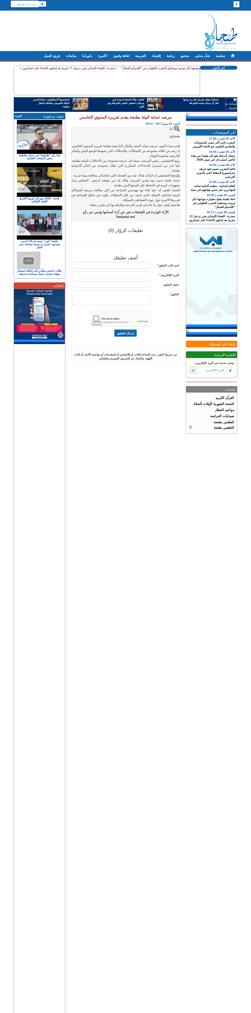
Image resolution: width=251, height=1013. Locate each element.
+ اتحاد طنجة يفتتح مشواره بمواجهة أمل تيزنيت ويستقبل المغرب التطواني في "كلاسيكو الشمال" (176, 68)
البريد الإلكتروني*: (168, 275)
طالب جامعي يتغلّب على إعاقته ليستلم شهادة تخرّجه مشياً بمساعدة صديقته (39, 272)
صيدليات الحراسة (222, 416)
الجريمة (140, 56)
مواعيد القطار (224, 410)
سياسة (220, 56)
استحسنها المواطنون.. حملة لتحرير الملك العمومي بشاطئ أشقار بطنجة (51, 103)
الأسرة (102, 56)
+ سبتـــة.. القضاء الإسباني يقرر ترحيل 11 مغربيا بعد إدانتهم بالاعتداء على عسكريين (69, 68)
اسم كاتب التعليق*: (168, 265)
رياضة (171, 56)
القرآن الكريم (225, 398)
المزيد (18, 115)
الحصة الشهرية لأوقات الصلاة (214, 404)
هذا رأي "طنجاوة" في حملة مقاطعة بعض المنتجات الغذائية (39, 157)
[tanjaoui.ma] (221, 32)
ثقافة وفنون (121, 56)
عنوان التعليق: (171, 284)
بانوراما (87, 56)
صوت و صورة (54, 116)
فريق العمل (52, 56)
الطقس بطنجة (224, 422)
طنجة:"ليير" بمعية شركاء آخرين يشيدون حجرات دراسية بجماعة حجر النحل (39, 244)
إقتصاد (156, 56)
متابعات (71, 56)
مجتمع (185, 56)
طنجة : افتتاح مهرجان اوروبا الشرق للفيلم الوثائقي (39, 200)
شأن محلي (202, 56)
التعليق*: (174, 294)
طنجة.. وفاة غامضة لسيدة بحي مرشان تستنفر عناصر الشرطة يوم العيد (126, 103)
